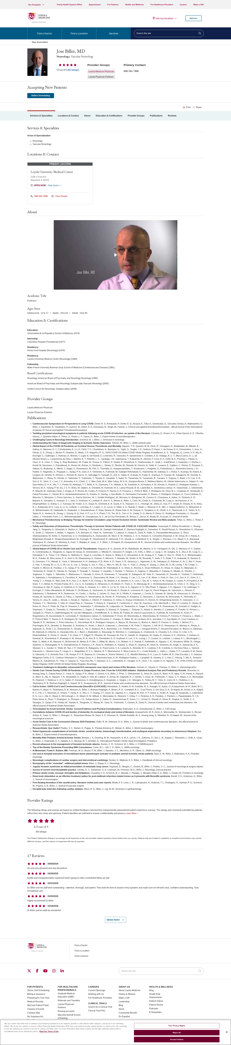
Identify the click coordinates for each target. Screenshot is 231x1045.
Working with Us (96, 994)
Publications (156, 116)
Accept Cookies (176, 1039)
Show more (113, 919)
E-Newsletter (155, 1012)
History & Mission (127, 994)
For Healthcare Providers (162, 4)
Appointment (95, 4)
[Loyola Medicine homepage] (38, 22)
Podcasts (153, 1008)
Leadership (124, 1001)
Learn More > (132, 813)
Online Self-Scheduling (38, 990)
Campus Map (33, 1013)
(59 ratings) (73, 70)
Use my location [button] (164, 18)
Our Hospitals (34, 5)
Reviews (172, 116)
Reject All (177, 1033)
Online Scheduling (40, 95)
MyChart (193, 18)
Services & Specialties (41, 116)
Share (198, 107)
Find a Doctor (44, 33)
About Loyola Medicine (129, 990)
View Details (61, 196)
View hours (53, 185)
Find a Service (81, 956)
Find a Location (79, 33)
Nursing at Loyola (66, 1011)
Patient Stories (156, 1005)
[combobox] (169, 33)
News (121, 1009)
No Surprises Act (35, 1016)
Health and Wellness (134, 4)
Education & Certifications (109, 116)
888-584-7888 (131, 71)
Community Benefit (128, 1013)
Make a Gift (198, 4)
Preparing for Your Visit (38, 998)
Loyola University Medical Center (52, 172)
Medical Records (35, 1001)
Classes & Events (35, 1009)
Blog (121, 1005)
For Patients (112, 4)
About (87, 116)
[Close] (227, 1032)
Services (113, 33)
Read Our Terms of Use (49, 1031)
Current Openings (96, 990)
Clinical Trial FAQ (96, 1010)
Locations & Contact (68, 116)
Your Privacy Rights (176, 1026)
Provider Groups (136, 116)
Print (188, 107)
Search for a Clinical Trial (100, 1007)
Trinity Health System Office (69, 4)
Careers (183, 4)
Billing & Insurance (36, 994)
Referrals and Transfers (69, 1000)
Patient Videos (156, 1001)
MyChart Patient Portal (38, 1005)
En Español (124, 1016)
